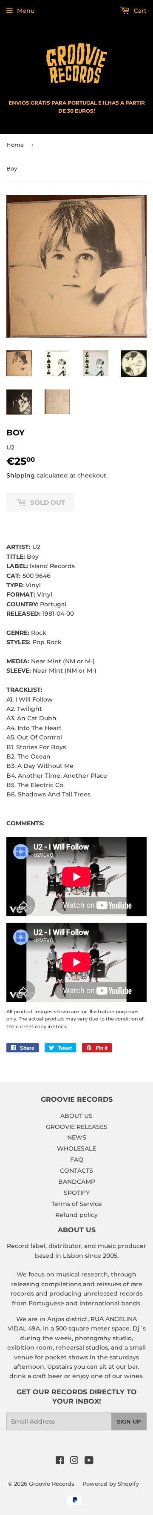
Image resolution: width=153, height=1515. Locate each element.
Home (15, 144)
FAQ (76, 1159)
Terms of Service (76, 1204)
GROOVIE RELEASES (77, 1127)
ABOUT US (76, 1116)
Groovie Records (51, 1483)
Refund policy (76, 1215)
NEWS (76, 1137)
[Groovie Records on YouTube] (89, 1461)
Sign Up (129, 1421)
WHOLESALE (76, 1148)
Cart (139, 10)
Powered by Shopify (110, 1483)
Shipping (20, 475)
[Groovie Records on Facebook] (59, 1461)
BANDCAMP (76, 1181)
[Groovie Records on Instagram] (74, 1461)
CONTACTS (76, 1170)
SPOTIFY (77, 1193)
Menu (25, 10)
